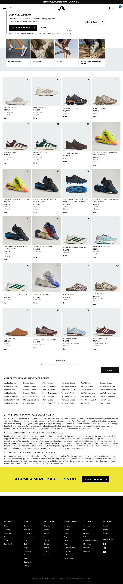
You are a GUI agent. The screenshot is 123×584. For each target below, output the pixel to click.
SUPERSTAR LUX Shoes (71, 153)
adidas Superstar (11, 403)
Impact (66, 533)
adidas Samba (10, 383)
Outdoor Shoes (29, 403)
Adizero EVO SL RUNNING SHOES (74, 247)
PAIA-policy (68, 551)
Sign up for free (93, 479)
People (66, 537)
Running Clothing (30, 393)
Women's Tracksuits (70, 393)
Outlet (6, 540)
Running (27, 533)
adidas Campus (10, 386)
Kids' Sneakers (87, 386)
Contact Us (87, 526)
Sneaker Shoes (106, 383)
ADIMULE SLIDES (68, 295)
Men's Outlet (105, 400)
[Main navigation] (4, 7)
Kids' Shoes (85, 383)
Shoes (6, 526)
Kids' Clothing (86, 390)
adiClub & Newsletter (90, 540)
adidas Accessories (108, 390)
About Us (67, 526)
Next (109, 370)
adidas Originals (11, 397)
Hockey (26, 566)
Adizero (46, 548)
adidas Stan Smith (11, 400)
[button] (28, 79)
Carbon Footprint (69, 548)
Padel (26, 558)
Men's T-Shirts (48, 390)
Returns (86, 537)
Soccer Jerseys (29, 386)
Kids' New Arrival (88, 397)
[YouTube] (104, 552)
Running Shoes (29, 390)
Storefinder (87, 551)
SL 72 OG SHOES (98, 294)
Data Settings (36, 578)
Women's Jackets (69, 397)
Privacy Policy (61, 578)
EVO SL (46, 551)
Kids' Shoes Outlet (88, 400)
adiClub (66, 555)
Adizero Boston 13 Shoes (102, 246)
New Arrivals (8, 537)
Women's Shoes (68, 383)
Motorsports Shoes (31, 400)
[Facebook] (104, 544)
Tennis (26, 555)
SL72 (45, 537)
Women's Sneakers (69, 386)
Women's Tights (68, 403)
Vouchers (86, 548)
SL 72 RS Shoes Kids (70, 338)
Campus (46, 540)
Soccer (26, 526)
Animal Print (48, 555)
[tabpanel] (61, 227)
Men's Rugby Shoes (50, 403)
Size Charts (87, 544)
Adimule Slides (9, 338)
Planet (66, 540)
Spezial (46, 533)
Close (43, 28)
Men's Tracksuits (49, 393)
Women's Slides (68, 400)
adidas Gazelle (10, 390)
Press (66, 544)
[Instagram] (104, 548)
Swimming (27, 551)
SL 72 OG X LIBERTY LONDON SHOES (45, 339)
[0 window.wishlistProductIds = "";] (11, 7)
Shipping (86, 533)
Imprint (88, 578)
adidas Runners (69, 558)
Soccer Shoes (29, 383)
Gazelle (46, 544)
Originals (47, 526)
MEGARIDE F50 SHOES (70, 108)
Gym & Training (29, 537)
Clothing (7, 529)
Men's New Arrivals (108, 393)
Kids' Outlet (85, 403)
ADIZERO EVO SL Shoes (41, 295)
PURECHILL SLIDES (10, 107)
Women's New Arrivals (108, 397)
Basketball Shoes (30, 397)
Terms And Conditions (76, 578)
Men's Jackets (48, 397)
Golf (25, 544)
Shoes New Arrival (107, 386)
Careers (66, 529)
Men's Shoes (47, 383)
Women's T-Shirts (69, 390)
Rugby (26, 548)
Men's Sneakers (49, 386)
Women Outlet (105, 403)
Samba (46, 529)
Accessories (8, 533)
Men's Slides (47, 400)
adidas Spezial (10, 393)
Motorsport (28, 529)
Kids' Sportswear (88, 393)
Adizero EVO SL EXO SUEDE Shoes (15, 295)
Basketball (27, 562)
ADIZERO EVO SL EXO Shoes (42, 246)
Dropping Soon (9, 544)
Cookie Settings (49, 578)
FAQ (84, 529)
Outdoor (26, 540)
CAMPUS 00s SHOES (10, 152)
